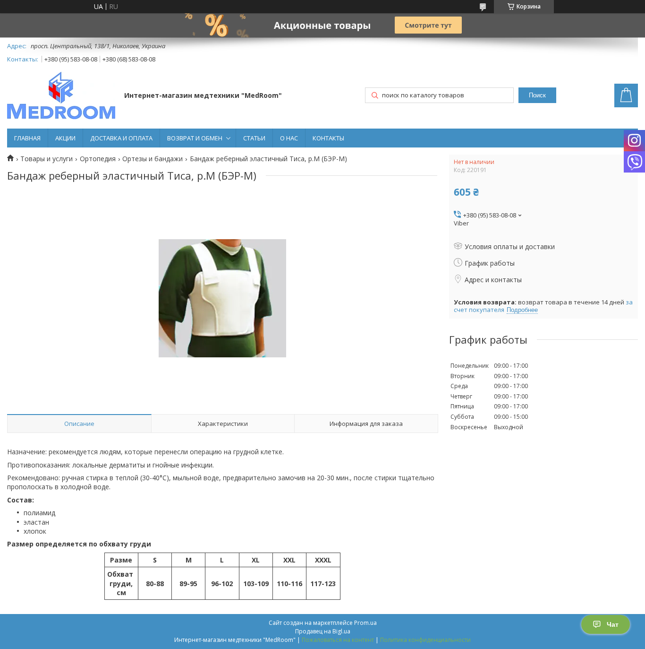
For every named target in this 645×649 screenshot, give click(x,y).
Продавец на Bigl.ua (322, 631)
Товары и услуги (46, 159)
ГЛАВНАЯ (27, 138)
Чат (613, 624)
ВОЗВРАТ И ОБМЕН (194, 138)
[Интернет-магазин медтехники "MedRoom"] (61, 96)
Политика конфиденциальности (425, 640)
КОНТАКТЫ (328, 138)
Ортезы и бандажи (152, 159)
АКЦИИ (65, 138)
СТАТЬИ (254, 138)
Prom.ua (365, 623)
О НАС (289, 138)
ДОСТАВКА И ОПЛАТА (121, 138)
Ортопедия (98, 159)
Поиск (537, 95)
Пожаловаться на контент (338, 640)
